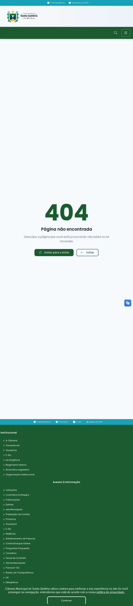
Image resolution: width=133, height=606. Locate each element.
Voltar (90, 252)
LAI (7, 577)
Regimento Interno (16, 465)
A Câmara (11, 441)
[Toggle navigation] (125, 33)
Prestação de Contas (18, 514)
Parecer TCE (12, 568)
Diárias (10, 505)
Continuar (66, 600)
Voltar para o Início (56, 252)
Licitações (11, 490)
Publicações (13, 500)
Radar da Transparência (19, 573)
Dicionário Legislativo (17, 470)
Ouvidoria (11, 450)
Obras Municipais (15, 563)
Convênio (11, 553)
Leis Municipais (14, 509)
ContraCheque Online (18, 543)
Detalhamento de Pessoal (20, 539)
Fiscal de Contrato (16, 558)
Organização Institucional (20, 475)
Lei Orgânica (13, 460)
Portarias (11, 519)
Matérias (11, 534)
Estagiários (12, 582)
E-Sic (8, 455)
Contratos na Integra (17, 495)
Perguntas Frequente (17, 548)
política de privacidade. (110, 592)
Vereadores (13, 445)
